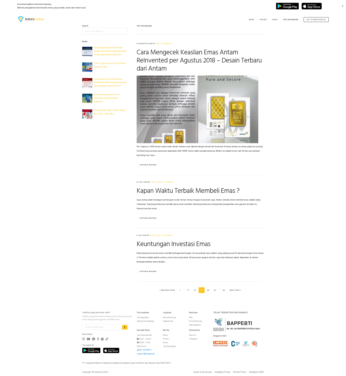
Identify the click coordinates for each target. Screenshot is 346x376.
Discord (192, 335)
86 (225, 290)
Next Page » (235, 290)
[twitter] (102, 339)
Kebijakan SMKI (256, 372)
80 (209, 290)
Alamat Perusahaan (145, 321)
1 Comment (167, 43)
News (165, 335)
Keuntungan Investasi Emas (173, 244)
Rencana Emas (169, 317)
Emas (165, 342)
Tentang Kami (143, 317)
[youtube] (88, 339)
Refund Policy (239, 372)
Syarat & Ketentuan (202, 372)
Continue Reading (148, 165)
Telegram (193, 339)
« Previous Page (167, 290)
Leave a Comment (165, 182)
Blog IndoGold (30, 19)
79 (202, 290)
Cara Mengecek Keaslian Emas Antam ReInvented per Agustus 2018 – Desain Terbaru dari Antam (199, 60)
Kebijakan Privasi (222, 372)
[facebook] (98, 339)
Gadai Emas (168, 321)
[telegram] (93, 339)
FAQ (190, 317)
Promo (166, 339)
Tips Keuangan (169, 346)
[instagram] (83, 339)
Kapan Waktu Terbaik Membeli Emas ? (188, 191)
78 (196, 290)
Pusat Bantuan (195, 321)
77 (189, 290)
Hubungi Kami (195, 325)
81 (216, 290)
